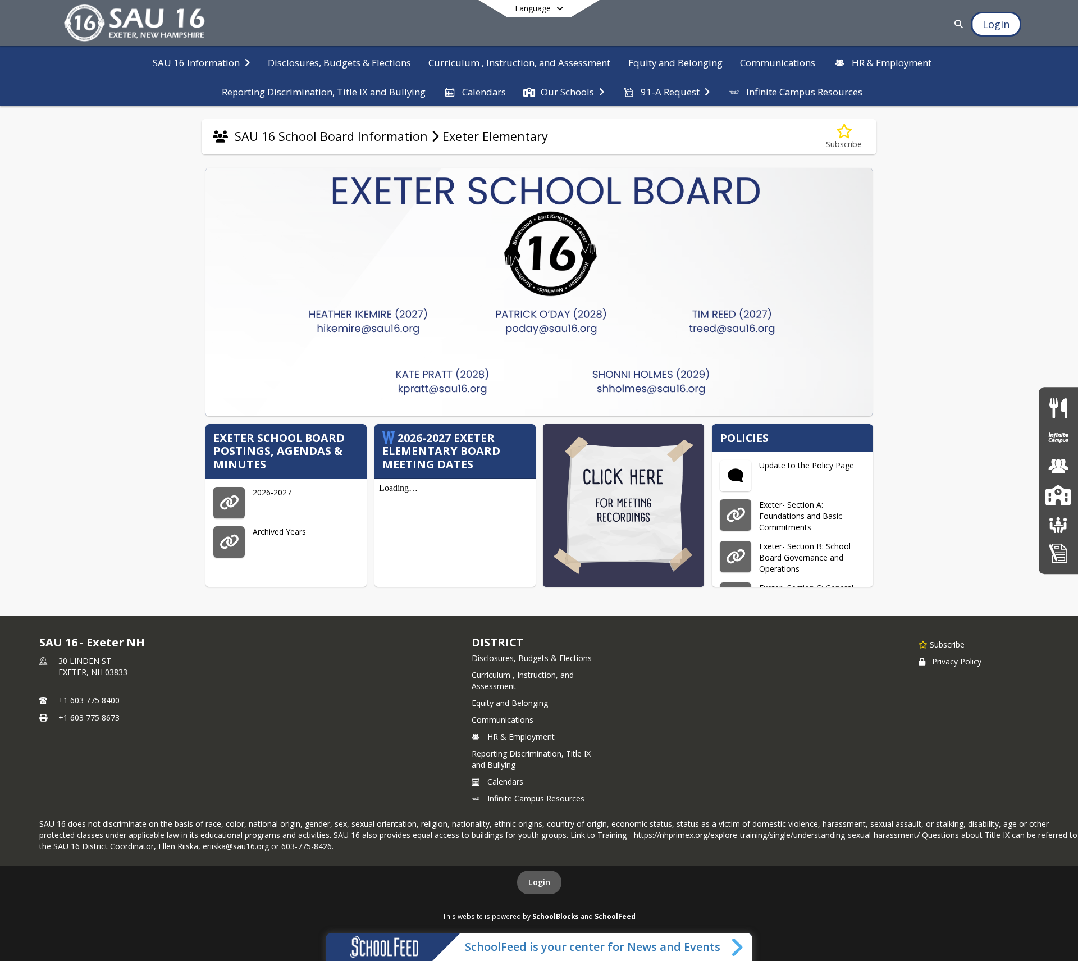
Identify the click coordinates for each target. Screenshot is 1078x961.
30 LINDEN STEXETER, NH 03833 (92, 666)
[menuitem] (201, 61)
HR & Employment (521, 736)
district (497, 642)
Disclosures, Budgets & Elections (532, 658)
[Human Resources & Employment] (1058, 466)
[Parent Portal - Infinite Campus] (1058, 437)
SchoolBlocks (555, 916)
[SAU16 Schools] (1058, 495)
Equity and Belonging (510, 703)
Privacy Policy (956, 661)
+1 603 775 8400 (89, 700)
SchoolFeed (615, 916)
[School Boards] (1058, 524)
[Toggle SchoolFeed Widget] (738, 947)
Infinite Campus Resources (535, 798)
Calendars (505, 781)
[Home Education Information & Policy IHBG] (1058, 552)
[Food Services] (1058, 408)
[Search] (956, 24)
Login (539, 882)
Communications (502, 719)
